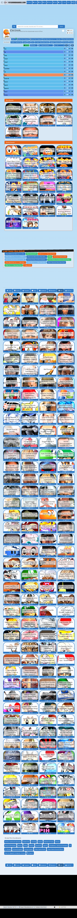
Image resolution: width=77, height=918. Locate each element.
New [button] (35, 290)
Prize (5, 75)
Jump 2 (6, 58)
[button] (63, 30)
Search (29, 2)
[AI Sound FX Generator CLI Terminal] (17, 907)
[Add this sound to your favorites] (72, 49)
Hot (40, 2)
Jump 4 (6, 65)
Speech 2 (6, 88)
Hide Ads (74, 2)
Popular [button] (26, 290)
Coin (5, 49)
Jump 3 (6, 62)
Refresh (35, 45)
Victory (6, 95)
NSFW (69, 290)
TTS (60, 2)
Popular (50, 2)
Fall (5, 52)
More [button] (68, 2)
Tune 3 (5, 91)
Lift (5, 72)
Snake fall (6, 78)
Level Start (6, 68)
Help (65, 2)
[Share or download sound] (64, 49)
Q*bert (14, 39)
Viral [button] (10, 290)
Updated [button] (43, 290)
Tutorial (27, 45)
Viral (45, 2)
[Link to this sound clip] (69, 49)
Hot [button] (61, 290)
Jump (5, 55)
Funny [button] (18, 290)
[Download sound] (67, 49)
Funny (35, 2)
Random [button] (53, 290)
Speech (6, 81)
